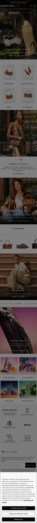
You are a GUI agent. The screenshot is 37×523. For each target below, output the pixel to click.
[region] (18, 497)
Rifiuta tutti (18, 519)
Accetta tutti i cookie (18, 508)
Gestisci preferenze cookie (18, 514)
